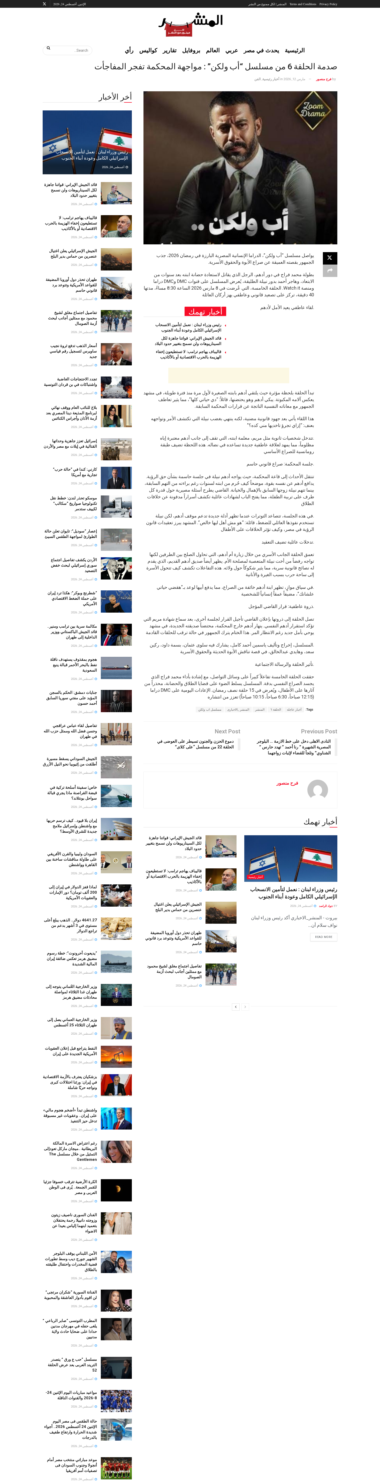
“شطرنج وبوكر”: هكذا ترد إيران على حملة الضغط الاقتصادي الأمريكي (72, 598)
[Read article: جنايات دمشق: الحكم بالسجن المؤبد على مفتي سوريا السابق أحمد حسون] (116, 701)
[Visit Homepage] (190, 24)
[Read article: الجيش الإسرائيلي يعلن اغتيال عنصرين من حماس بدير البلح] (221, 913)
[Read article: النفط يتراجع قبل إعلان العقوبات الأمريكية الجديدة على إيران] (116, 1057)
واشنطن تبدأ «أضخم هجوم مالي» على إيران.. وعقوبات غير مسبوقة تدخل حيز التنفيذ (70, 1115)
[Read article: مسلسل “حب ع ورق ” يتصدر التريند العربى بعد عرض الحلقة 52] (116, 1368)
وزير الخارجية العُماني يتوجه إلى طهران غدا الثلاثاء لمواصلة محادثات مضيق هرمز (71, 992)
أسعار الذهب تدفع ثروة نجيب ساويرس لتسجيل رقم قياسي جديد (73, 351)
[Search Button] (47, 47)
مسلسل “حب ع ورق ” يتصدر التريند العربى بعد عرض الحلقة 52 (72, 1365)
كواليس (148, 50)
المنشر (259, 709)
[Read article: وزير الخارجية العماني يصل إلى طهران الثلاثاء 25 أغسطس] (116, 1028)
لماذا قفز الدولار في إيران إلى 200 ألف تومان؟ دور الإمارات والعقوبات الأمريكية (73, 892)
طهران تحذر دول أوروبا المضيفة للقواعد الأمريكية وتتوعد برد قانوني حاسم (173, 938)
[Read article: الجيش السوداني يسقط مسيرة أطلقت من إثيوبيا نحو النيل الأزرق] (116, 767)
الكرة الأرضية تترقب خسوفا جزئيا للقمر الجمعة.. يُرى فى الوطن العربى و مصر (70, 1187)
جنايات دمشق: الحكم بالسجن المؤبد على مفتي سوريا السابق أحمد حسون (71, 698)
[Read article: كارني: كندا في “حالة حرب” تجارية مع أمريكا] (116, 478)
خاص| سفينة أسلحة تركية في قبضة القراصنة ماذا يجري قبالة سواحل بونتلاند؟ (72, 793)
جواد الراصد (326, 906)
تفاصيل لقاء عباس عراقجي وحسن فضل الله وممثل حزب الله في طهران (70, 731)
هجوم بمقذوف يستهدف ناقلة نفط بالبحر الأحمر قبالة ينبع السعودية (73, 665)
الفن (257, 79)
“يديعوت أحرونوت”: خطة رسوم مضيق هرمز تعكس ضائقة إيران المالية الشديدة (72, 958)
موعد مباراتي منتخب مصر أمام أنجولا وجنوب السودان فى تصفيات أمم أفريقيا (72, 1465)
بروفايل (191, 50)
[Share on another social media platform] (330, 271)
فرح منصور (323, 79)
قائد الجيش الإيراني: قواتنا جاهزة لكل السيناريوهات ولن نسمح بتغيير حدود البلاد (174, 843)
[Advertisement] (228, 375)
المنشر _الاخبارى (238, 709)
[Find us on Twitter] (44, 4)
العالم (213, 50)
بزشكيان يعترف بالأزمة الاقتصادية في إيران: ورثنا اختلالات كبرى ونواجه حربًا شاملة (70, 1082)
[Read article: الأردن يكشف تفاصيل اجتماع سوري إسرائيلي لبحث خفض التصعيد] (116, 568)
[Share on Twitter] (330, 258)
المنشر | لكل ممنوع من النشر (267, 4)
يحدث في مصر (261, 50)
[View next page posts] (236, 1007)
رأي (129, 50)
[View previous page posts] (245, 1007)
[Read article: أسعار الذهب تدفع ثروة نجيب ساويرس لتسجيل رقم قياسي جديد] (116, 354)
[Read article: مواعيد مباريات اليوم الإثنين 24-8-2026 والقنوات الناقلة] (116, 1401)
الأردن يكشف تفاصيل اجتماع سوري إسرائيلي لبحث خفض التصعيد (74, 565)
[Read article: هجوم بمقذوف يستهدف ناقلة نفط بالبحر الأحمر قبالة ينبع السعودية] (116, 668)
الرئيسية (295, 50)
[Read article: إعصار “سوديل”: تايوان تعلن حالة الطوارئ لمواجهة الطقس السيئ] (116, 540)
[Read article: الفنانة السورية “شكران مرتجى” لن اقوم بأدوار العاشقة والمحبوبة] (116, 1301)
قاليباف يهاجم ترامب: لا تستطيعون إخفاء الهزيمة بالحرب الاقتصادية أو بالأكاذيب (174, 876)
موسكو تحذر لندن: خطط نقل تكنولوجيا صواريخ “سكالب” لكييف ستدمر (73, 503)
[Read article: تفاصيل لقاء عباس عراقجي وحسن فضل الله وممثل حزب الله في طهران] (116, 734)
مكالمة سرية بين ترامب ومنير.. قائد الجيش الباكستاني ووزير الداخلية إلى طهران (72, 632)
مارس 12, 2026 (294, 79)
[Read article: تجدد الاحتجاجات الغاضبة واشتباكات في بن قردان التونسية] (116, 388)
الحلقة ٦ (275, 709)
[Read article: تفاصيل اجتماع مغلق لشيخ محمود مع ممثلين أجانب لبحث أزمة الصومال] (221, 975)
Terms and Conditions (303, 4)
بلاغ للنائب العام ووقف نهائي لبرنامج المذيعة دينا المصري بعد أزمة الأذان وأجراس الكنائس (71, 413)
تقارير (170, 50)
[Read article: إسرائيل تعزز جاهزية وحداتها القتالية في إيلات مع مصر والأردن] (116, 449)
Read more (321, 936)
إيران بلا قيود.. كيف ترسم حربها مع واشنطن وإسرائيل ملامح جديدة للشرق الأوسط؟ (72, 826)
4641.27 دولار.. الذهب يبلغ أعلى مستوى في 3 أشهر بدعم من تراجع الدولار (70, 925)
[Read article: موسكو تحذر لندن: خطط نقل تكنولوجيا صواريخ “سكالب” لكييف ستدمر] (116, 506)
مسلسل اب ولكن (209, 709)
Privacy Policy (328, 4)
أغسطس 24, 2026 (301, 906)
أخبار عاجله (294, 709)
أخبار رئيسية (270, 79)
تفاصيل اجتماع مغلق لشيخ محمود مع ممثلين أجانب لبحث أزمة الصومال (174, 971)
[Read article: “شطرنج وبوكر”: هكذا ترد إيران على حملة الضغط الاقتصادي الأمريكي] (116, 601)
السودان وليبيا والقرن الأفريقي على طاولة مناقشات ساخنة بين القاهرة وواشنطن (71, 859)
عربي (231, 50)
